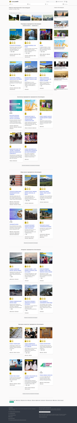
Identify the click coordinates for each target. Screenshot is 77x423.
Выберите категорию (26, 25)
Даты (29, 4)
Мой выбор (66, 4)
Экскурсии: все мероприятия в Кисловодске (30, 317)
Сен (25, 112)
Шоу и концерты (43, 55)
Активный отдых (13, 55)
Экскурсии (12, 54)
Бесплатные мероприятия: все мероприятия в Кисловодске (31, 165)
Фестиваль (12, 201)
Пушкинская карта (49, 400)
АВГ (10, 41)
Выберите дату (34, 25)
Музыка (12, 160)
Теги (47, 4)
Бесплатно (42, 126)
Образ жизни (16, 54)
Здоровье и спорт (24, 400)
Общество (12, 128)
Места (12, 4)
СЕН (27, 221)
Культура (45, 54)
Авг (40, 41)
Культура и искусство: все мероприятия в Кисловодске (31, 393)
